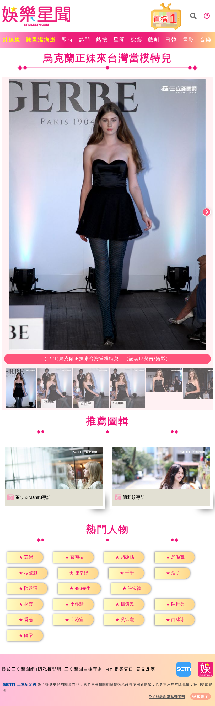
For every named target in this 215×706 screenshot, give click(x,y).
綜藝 (137, 40)
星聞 (119, 40)
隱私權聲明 (50, 669)
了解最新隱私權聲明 (168, 696)
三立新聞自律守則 (83, 669)
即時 (67, 40)
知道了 (203, 696)
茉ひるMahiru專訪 (33, 497)
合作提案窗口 (119, 669)
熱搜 (102, 40)
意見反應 (145, 669)
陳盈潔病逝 (41, 40)
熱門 (85, 40)
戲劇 (154, 40)
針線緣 (12, 40)
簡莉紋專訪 (134, 497)
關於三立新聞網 (18, 669)
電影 (188, 40)
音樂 (206, 40)
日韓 (171, 40)
